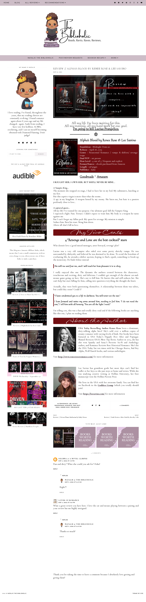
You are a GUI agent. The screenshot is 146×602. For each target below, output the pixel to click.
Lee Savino (73, 403)
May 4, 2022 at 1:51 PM (66, 461)
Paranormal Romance (63, 405)
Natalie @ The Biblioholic (79, 480)
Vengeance (74, 407)
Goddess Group (105, 385)
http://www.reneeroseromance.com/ (75, 356)
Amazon (102, 177)
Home (6, 3)
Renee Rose (65, 407)
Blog (17, 3)
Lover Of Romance (69, 500)
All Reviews (31, 3)
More (114, 58)
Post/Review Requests (70, 58)
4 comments (124, 405)
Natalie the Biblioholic (41, 58)
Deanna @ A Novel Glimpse (73, 459)
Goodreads (87, 177)
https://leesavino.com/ (94, 393)
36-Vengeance (62, 403)
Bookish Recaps (96, 58)
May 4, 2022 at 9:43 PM (67, 502)
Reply (55, 469)
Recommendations (54, 3)
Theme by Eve (138, 593)
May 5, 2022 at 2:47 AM (73, 482)
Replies (65, 475)
